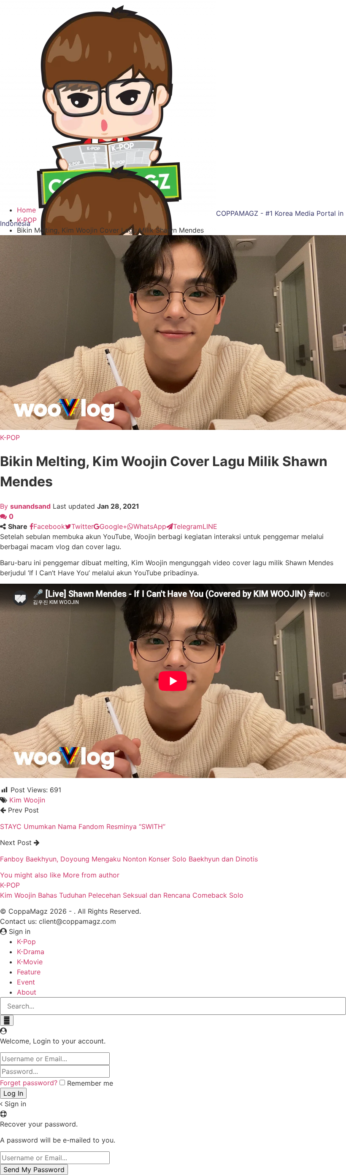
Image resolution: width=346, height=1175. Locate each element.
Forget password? (28, 1082)
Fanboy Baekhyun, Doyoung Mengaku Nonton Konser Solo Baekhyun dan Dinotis (129, 859)
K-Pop (26, 941)
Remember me (90, 1083)
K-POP (10, 437)
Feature (29, 972)
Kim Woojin (27, 800)
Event (26, 982)
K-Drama (30, 951)
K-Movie (30, 962)
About (26, 992)
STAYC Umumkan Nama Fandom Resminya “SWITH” (82, 826)
